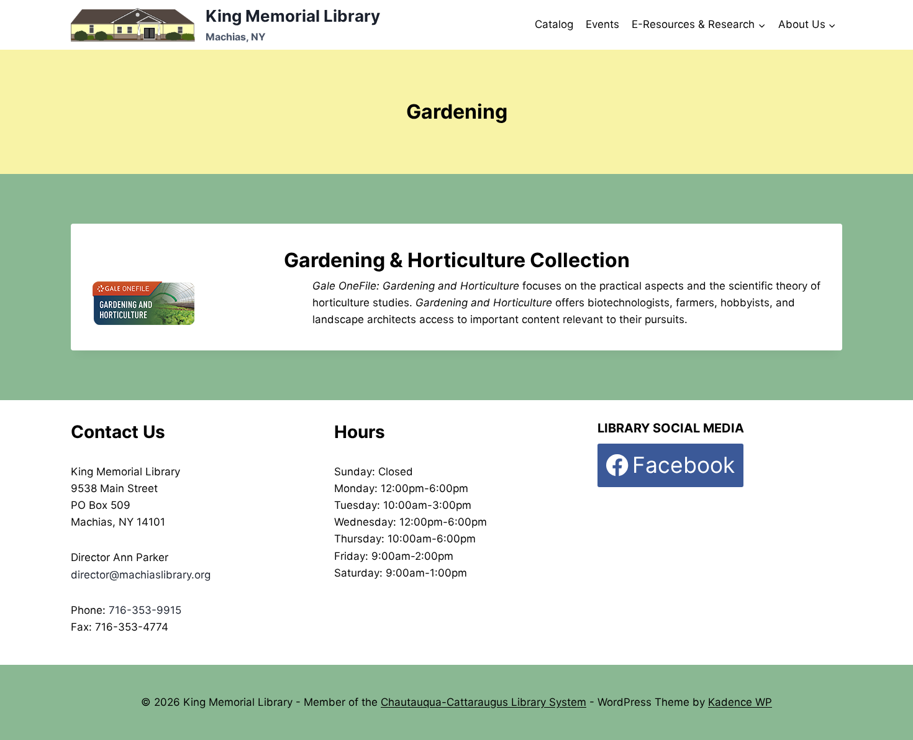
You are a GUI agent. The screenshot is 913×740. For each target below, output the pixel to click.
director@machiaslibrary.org (141, 575)
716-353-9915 (145, 610)
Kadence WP (740, 702)
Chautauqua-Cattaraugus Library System (483, 702)
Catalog (554, 24)
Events (602, 24)
